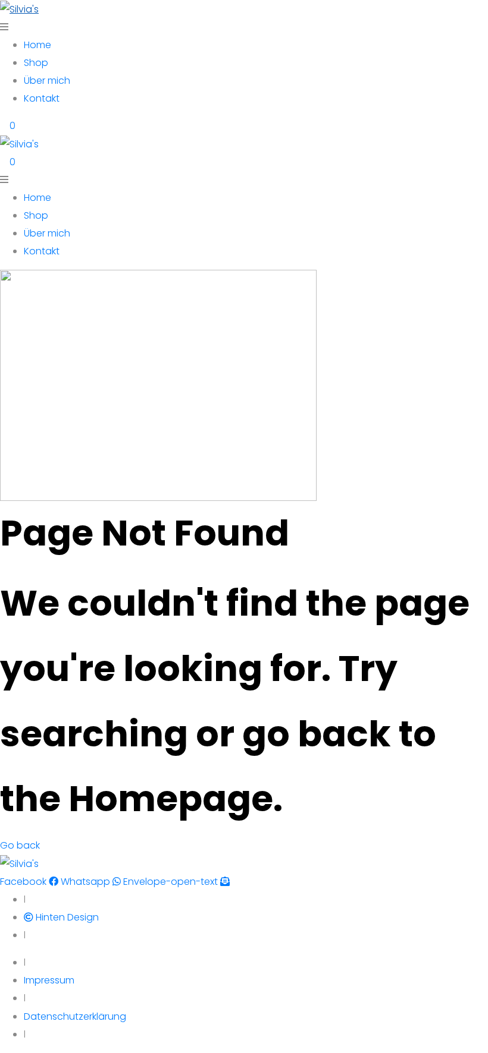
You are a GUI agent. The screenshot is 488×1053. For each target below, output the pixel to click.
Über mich (47, 80)
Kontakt (42, 98)
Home (37, 45)
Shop (36, 63)
